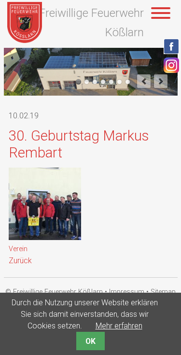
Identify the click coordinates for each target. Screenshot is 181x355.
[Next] (160, 81)
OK (90, 341)
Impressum (126, 292)
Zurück (20, 260)
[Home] (24, 40)
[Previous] (144, 81)
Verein (18, 249)
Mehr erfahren (119, 325)
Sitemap (163, 292)
